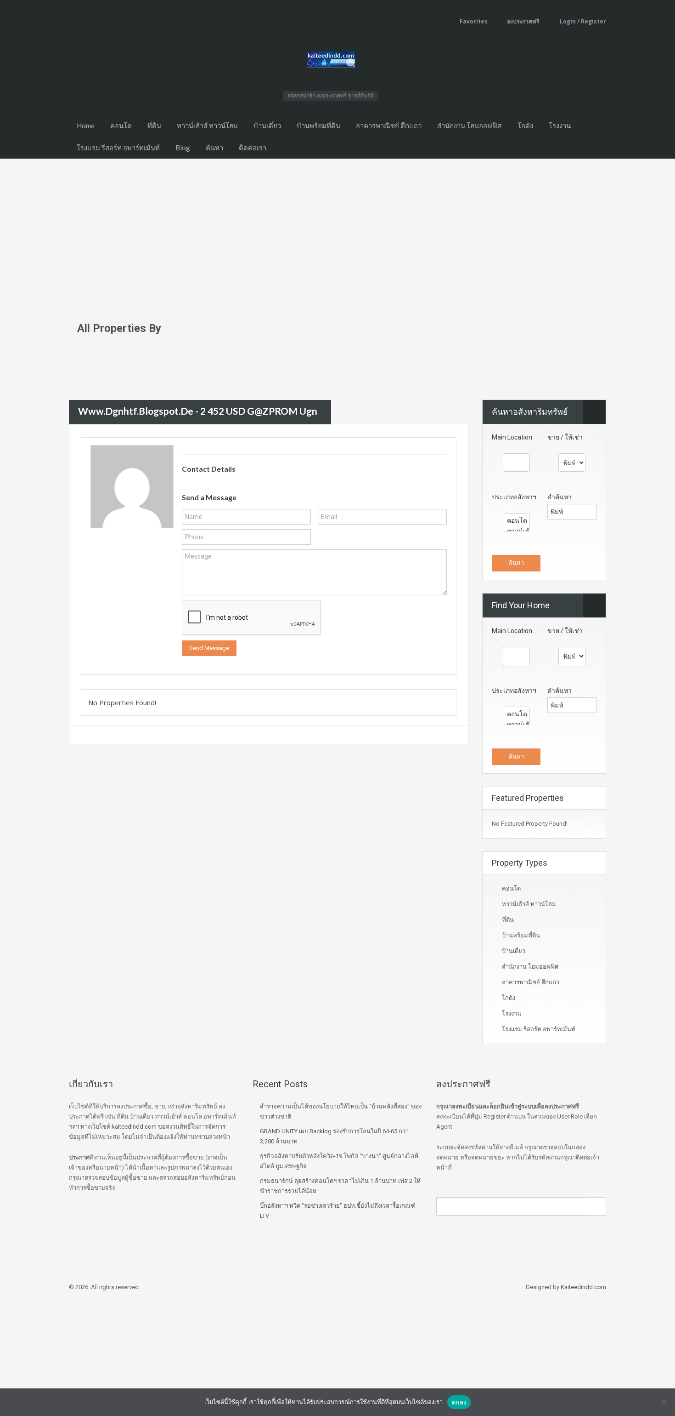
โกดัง (525, 125)
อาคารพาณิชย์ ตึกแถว (389, 125)
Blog (182, 147)
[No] (663, 1402)
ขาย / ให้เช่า (565, 437)
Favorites (474, 21)
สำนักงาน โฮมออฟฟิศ (469, 125)
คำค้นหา (559, 497)
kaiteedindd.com (134, 1126)
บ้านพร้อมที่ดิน (318, 125)
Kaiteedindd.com (583, 1287)
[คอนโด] (516, 520)
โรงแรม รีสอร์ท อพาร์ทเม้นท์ (118, 147)
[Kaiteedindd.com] (331, 61)
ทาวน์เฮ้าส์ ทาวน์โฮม (207, 125)
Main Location (512, 437)
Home (86, 125)
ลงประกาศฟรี (523, 21)
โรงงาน (560, 125)
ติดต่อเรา (252, 147)
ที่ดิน (154, 125)
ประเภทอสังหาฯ (514, 497)
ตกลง (459, 1402)
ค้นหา (214, 147)
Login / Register (582, 21)
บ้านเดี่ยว (267, 125)
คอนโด (121, 125)
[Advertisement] (337, 227)
